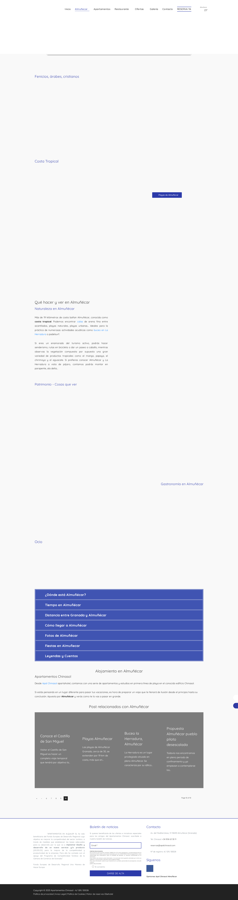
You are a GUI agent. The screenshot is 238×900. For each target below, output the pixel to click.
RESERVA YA (184, 9)
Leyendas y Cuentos (61, 656)
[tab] (119, 594)
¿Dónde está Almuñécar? (65, 595)
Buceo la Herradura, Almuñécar (134, 738)
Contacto (167, 9)
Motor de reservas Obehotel (99, 894)
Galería (154, 9)
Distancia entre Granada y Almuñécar (75, 615)
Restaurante (122, 9)
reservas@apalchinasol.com (163, 845)
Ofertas (139, 9)
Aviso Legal (60, 894)
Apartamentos (102, 9)
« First (36, 798)
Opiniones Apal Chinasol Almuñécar (161, 876)
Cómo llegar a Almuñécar (66, 625)
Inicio (68, 9)
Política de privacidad (43, 894)
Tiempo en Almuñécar (63, 605)
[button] (167, 195)
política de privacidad (95, 863)
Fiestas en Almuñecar (62, 646)
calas (80, 321)
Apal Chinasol (49, 683)
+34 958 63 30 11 (169, 839)
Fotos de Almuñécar (61, 635)
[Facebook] (149, 868)
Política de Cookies (76, 894)
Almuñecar (81, 9)
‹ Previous (42, 798)
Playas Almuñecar (97, 738)
